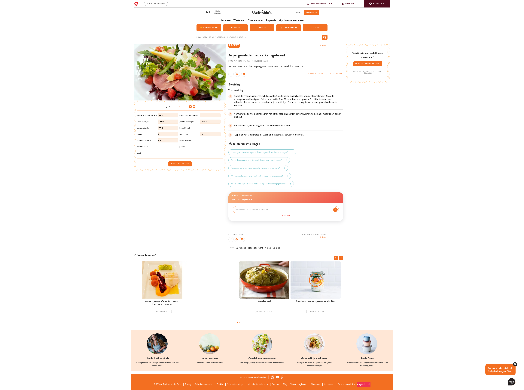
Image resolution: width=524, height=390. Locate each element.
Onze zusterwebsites (346, 384)
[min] (190, 106)
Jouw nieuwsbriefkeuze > (368, 63)
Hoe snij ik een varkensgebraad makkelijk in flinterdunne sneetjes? (259, 152)
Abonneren (316, 384)
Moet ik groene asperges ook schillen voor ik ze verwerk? (255, 168)
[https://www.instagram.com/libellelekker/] (272, 377)
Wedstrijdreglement (298, 384)
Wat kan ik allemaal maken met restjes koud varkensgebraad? (257, 175)
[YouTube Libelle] (277, 377)
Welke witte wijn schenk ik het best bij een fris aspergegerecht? (258, 183)
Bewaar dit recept (315, 73)
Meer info (286, 215)
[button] (377, 3)
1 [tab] (237, 322)
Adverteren (329, 384)
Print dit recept (334, 73)
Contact (275, 384)
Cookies (220, 384)
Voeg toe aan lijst (180, 164)
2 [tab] (240, 322)
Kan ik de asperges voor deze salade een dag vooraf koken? (256, 160)
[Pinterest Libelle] (282, 377)
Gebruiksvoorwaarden (203, 384)
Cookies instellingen (235, 384)
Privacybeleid (368, 73)
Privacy (188, 384)
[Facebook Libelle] (268, 377)
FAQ (284, 384)
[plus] (193, 106)
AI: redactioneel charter (258, 384)
